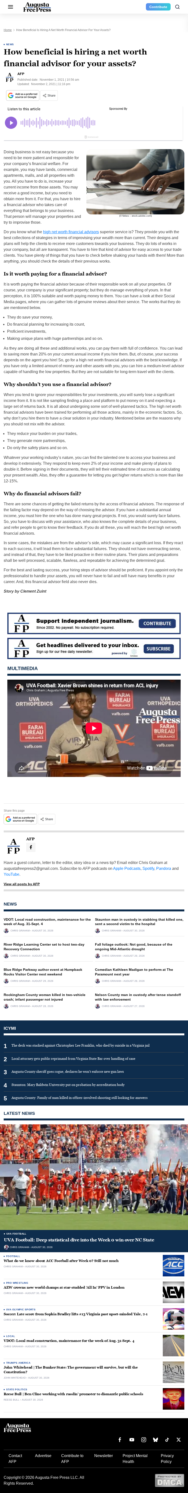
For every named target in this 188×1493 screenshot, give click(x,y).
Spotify (148, 868)
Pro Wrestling (17, 1283)
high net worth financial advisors (71, 232)
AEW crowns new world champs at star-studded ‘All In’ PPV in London (64, 1287)
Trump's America (18, 1362)
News (10, 44)
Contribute (158, 7)
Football (13, 1256)
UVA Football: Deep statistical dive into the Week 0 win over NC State (79, 1240)
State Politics (16, 1389)
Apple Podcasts (127, 868)
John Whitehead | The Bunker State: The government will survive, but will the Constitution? (71, 1369)
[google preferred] (23, 95)
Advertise (43, 1456)
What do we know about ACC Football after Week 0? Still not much (61, 1261)
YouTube (11, 874)
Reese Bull (11, 1400)
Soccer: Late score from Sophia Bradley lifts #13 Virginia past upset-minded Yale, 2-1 (76, 1314)
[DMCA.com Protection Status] (169, 1480)
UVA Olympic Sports (20, 1309)
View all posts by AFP (22, 884)
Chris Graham (20, 930)
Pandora (163, 868)
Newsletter (103, 1456)
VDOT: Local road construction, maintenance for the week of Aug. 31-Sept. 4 (69, 1340)
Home (8, 30)
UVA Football (16, 1233)
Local (10, 1336)
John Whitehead (15, 1378)
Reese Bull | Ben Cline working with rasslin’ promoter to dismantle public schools (73, 1394)
